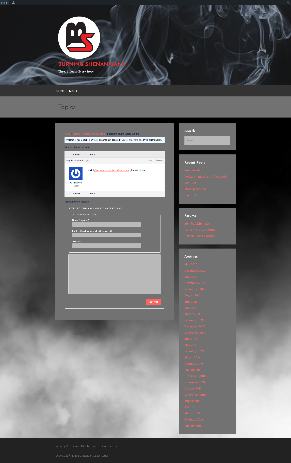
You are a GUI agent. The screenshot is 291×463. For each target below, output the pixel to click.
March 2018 (192, 413)
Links (73, 90)
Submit (153, 302)
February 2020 (194, 351)
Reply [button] (151, 161)
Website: (76, 242)
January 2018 (193, 425)
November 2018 (194, 382)
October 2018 (193, 388)
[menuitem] (13, 2)
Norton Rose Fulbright (199, 236)
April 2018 (191, 407)
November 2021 (194, 283)
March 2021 (192, 314)
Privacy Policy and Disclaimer (75, 446)
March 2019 (192, 357)
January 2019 (192, 370)
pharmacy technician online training (112, 170)
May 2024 (190, 264)
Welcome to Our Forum (93, 134)
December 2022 (194, 270)
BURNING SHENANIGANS (91, 64)
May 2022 (190, 277)
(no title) (190, 182)
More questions (195, 189)
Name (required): (81, 221)
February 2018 (193, 419)
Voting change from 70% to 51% (206, 176)
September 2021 (194, 289)
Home (60, 90)
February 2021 (193, 320)
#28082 (159, 160)
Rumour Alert (193, 170)
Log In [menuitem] (4, 2)
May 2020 (191, 345)
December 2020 (194, 326)
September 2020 (195, 332)
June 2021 (190, 301)
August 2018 (192, 401)
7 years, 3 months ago (131, 140)
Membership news (197, 223)
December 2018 (194, 376)
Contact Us (109, 446)
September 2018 (195, 394)
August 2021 (192, 295)
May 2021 (190, 308)
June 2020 (191, 339)
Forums (76, 134)
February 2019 (193, 363)
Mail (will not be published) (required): (92, 231)
